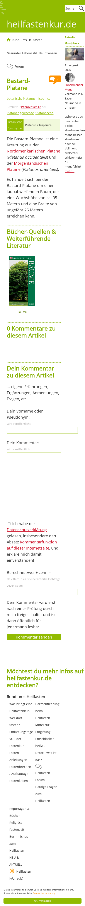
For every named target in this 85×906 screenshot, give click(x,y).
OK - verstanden (42, 900)
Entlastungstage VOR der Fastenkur (21, 739)
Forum (19, 66)
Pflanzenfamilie (31, 107)
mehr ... (69, 171)
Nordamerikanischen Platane (33, 151)
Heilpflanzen (48, 53)
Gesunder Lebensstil (22, 53)
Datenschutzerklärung (43, 893)
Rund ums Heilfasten (27, 40)
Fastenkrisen (18, 781)
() (30, 113)
